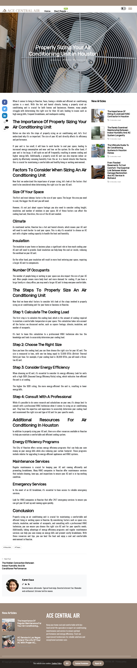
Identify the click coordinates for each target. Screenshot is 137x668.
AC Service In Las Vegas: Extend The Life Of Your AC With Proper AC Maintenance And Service (29, 640)
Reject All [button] (98, 663)
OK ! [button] (67, 663)
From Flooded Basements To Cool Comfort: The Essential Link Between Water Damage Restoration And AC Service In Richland (118, 170)
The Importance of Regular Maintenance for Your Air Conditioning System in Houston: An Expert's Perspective (29, 623)
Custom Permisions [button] (81, 663)
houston (8, 547)
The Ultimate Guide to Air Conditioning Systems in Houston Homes (118, 149)
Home (47, 11)
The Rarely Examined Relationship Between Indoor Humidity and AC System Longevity (119, 131)
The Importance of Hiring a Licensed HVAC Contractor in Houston (118, 114)
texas (18, 547)
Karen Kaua (57, 60)
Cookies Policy (56, 663)
